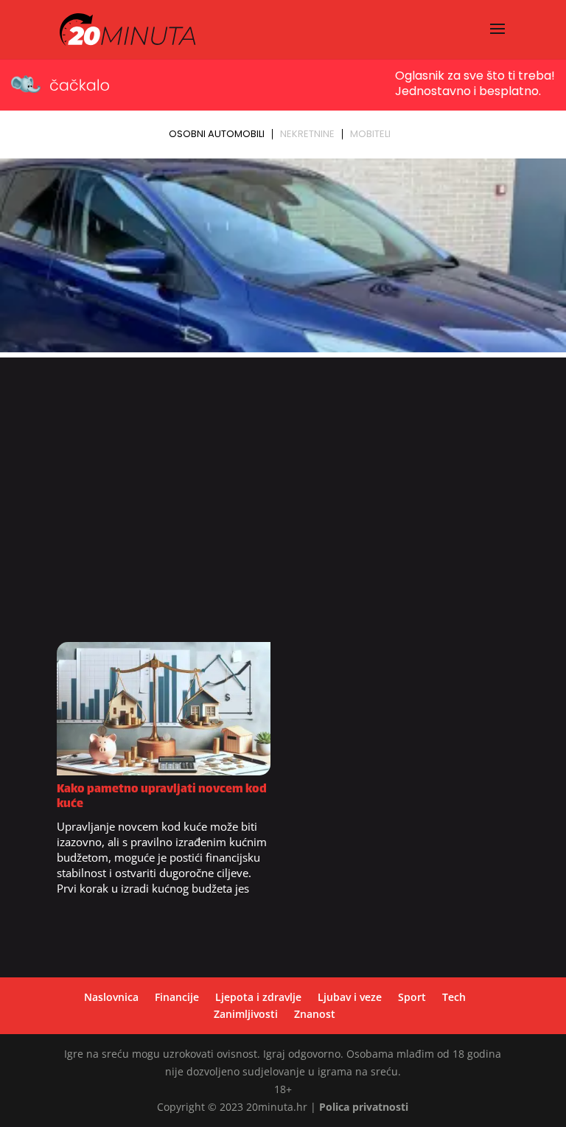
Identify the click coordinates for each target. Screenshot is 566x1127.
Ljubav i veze (350, 997)
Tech (454, 997)
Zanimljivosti (246, 1014)
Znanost (314, 1014)
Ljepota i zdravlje (258, 997)
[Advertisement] (283, 505)
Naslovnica (111, 997)
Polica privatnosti (363, 1107)
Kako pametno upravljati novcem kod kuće (162, 797)
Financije (177, 997)
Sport (412, 997)
